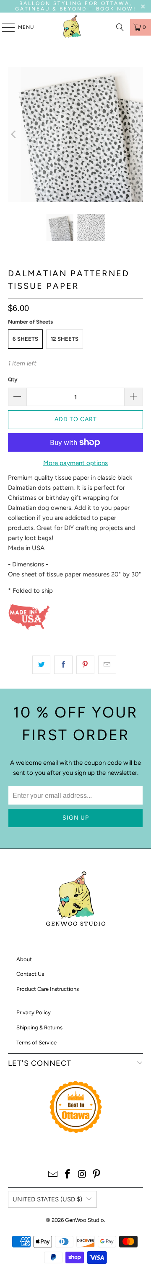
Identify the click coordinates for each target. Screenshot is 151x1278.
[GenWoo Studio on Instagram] (82, 1175)
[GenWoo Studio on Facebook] (68, 1175)
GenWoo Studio (84, 1220)
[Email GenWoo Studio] (53, 1175)
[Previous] (14, 134)
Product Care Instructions (47, 989)
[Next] (136, 134)
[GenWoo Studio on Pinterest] (97, 1175)
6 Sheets (25, 339)
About (24, 959)
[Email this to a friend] (107, 665)
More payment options (75, 463)
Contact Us (30, 974)
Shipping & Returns (39, 1027)
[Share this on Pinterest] (85, 665)
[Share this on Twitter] (41, 665)
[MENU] (4, 27)
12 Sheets (64, 339)
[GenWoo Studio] (72, 27)
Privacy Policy (33, 1012)
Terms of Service (36, 1042)
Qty (12, 379)
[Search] (120, 27)
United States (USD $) (47, 1199)
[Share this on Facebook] (63, 665)
